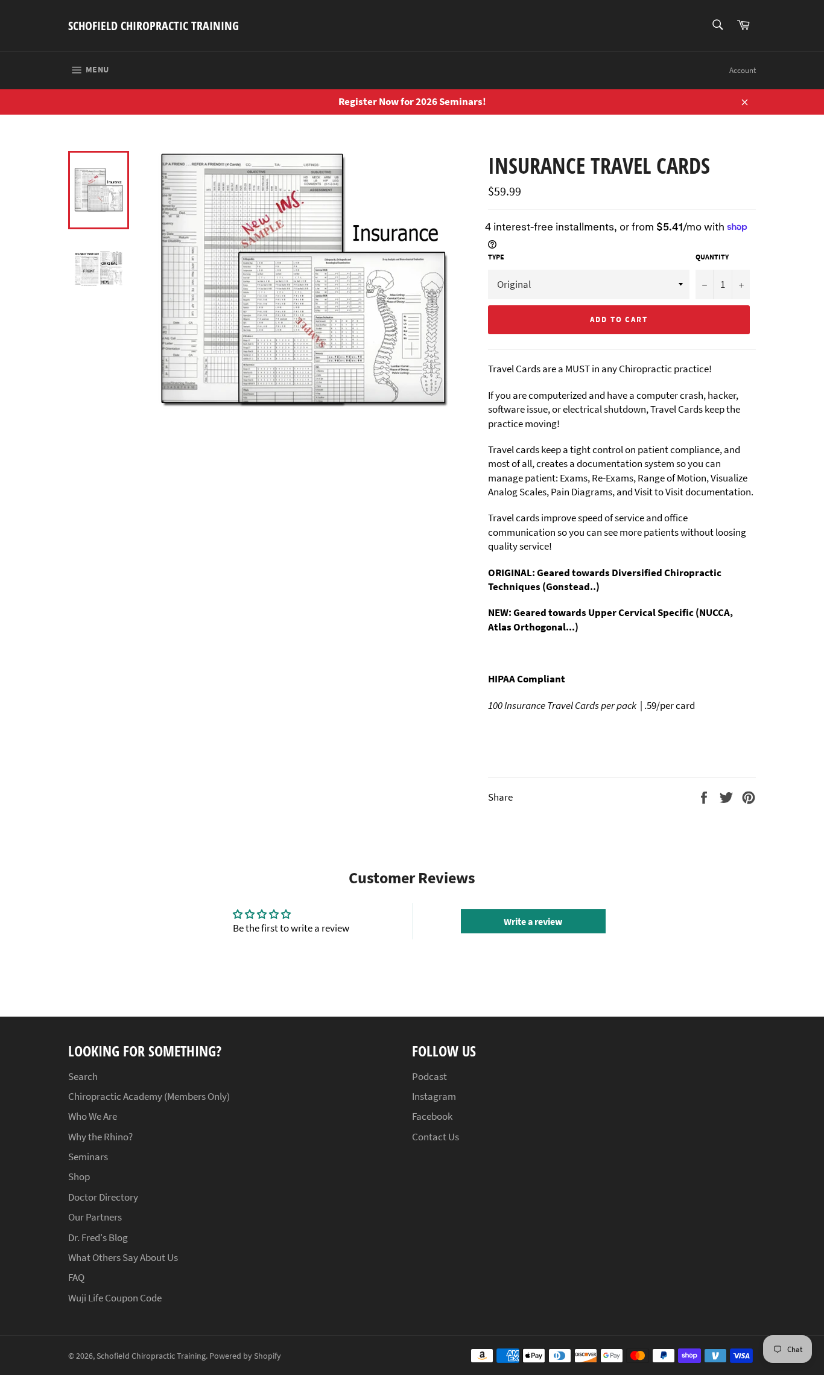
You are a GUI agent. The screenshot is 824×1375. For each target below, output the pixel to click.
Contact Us (435, 1136)
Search (83, 1076)
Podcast (429, 1076)
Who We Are (92, 1116)
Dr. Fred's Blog (98, 1237)
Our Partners (95, 1217)
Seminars (88, 1156)
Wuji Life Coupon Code (115, 1297)
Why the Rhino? (100, 1136)
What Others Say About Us (123, 1257)
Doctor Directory (103, 1197)
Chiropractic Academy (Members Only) (149, 1096)
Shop (79, 1176)
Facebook (432, 1116)
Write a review (533, 921)
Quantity (712, 256)
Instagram (434, 1096)
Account (742, 70)
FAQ (76, 1277)
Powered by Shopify (245, 1356)
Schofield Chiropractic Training (153, 25)
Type (496, 256)
